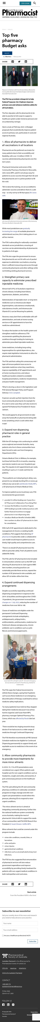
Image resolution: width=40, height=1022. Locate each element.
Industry (10, 29)
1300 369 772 (6, 984)
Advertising (22, 968)
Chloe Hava (8, 56)
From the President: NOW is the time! (23, 895)
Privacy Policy (34, 1012)
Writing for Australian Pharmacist (12, 973)
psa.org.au (13, 968)
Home (4, 29)
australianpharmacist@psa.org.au (12, 986)
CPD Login (25, 3)
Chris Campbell (14, 393)
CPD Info (5, 968)
